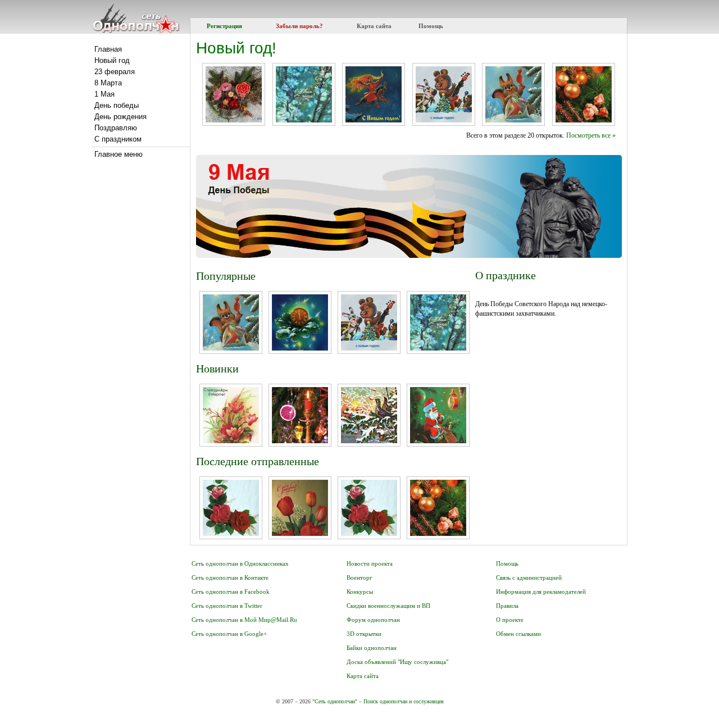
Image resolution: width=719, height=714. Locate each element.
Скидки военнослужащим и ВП (388, 605)
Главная (108, 49)
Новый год (112, 60)
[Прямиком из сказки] (373, 120)
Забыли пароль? (299, 25)
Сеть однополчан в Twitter (227, 605)
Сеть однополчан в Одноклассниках (240, 563)
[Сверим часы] (438, 441)
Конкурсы (360, 591)
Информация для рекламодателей (541, 591)
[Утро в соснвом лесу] (369, 441)
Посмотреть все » (591, 135)
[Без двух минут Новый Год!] (300, 348)
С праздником (118, 139)
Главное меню (118, 154)
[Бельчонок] (513, 120)
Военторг (359, 577)
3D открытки (364, 633)
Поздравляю (115, 128)
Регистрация (224, 25)
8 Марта (108, 83)
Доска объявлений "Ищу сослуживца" (397, 661)
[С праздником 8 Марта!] (231, 441)
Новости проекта (370, 563)
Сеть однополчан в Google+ (229, 633)
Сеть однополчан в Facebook (231, 591)
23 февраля (114, 71)
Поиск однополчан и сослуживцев (403, 701)
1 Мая (104, 94)
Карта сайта (374, 25)
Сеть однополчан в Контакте (230, 577)
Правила (507, 605)
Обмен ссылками (518, 633)
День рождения (120, 116)
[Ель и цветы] (234, 120)
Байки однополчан (372, 647)
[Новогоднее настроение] (584, 120)
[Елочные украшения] (300, 441)
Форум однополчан (373, 619)
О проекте (510, 619)
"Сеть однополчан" (334, 701)
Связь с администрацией (529, 577)
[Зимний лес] (304, 120)
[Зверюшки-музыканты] (444, 120)
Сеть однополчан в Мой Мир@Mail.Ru (244, 619)
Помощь (430, 25)
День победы (116, 105)
